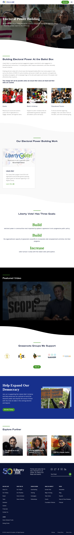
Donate (65, 2)
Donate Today (8, 409)
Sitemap (53, 532)
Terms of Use (68, 532)
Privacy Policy (60, 532)
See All (37, 367)
